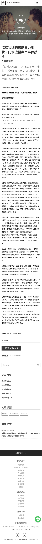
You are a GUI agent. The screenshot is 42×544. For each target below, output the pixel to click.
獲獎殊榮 (21, 470)
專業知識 (5, 381)
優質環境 (21, 484)
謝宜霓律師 (14, 413)
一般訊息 (21, 515)
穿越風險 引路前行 (21, 467)
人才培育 (21, 475)
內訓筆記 (5, 397)
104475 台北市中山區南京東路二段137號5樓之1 (20, 526)
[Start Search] (38, 365)
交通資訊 (21, 486)
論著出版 (21, 481)
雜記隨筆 (5, 385)
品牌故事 (21, 464)
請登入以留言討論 (11, 348)
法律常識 (5, 393)
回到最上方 (22, 453)
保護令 (5, 413)
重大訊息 (21, 518)
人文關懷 (21, 473)
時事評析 (5, 389)
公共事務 (21, 478)
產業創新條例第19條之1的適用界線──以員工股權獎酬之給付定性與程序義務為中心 (21, 434)
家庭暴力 (24, 413)
